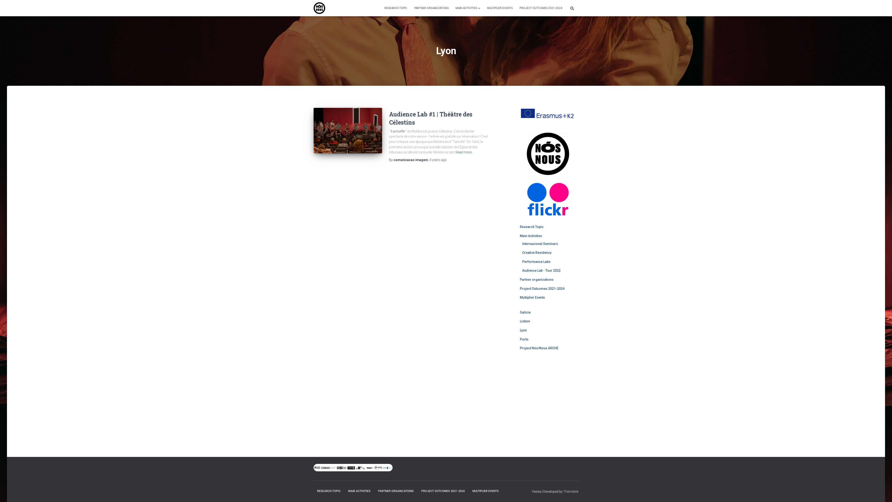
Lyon (523, 330)
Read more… (465, 152)
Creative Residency (536, 252)
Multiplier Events (500, 8)
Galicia (525, 312)
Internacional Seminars (540, 244)
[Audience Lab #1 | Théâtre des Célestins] (348, 131)
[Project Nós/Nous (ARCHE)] (319, 8)
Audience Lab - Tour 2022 (541, 270)
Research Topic (395, 8)
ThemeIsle (570, 491)
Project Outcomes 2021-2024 (541, 8)
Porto (524, 339)
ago (438, 160)
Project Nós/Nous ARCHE (539, 348)
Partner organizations (431, 8)
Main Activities (467, 8)
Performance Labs (536, 262)
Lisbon (525, 321)
